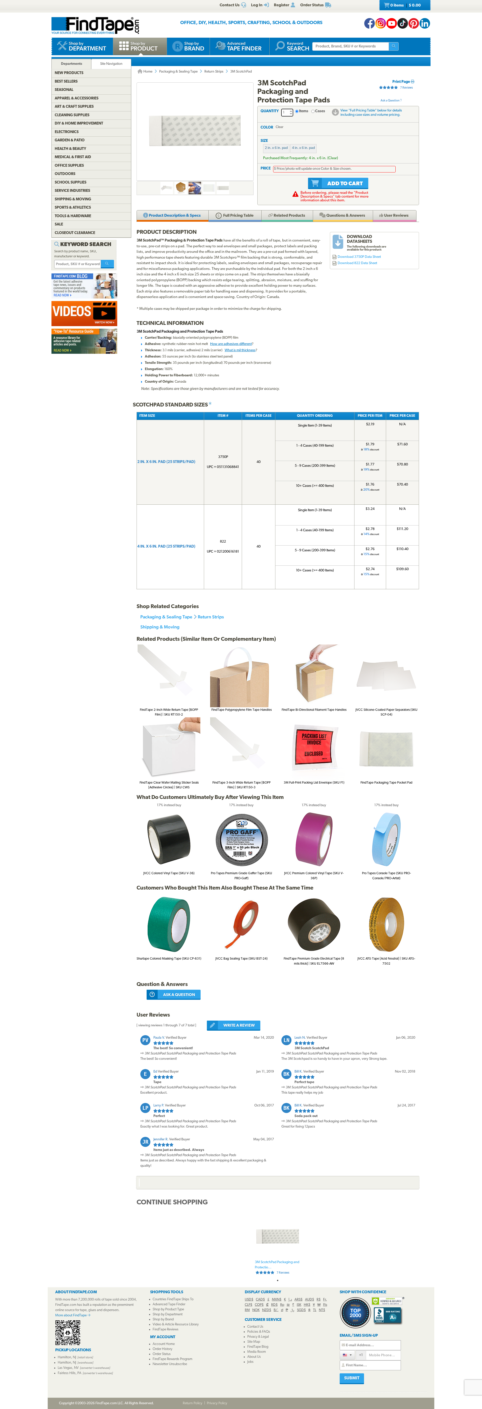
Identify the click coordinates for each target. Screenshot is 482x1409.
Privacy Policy (217, 1403)
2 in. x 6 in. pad (276, 148)
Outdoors (65, 174)
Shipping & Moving (159, 626)
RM (247, 1310)
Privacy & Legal (258, 1337)
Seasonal (64, 90)
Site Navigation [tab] (111, 64)
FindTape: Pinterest (413, 23)
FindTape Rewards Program (172, 1359)
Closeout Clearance (75, 233)
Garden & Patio (70, 140)
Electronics (67, 132)
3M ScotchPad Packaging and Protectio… (277, 1267)
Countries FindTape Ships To (173, 1299)
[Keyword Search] (107, 264)
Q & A (345, 216)
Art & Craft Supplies (74, 107)
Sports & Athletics (73, 208)
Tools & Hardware (73, 216)
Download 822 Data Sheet (357, 263)
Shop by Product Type (168, 1309)
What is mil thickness (240, 350)
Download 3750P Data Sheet (359, 257)
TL (314, 1310)
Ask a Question (390, 100)
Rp (282, 1305)
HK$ (307, 1305)
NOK (256, 1310)
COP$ (259, 1305)
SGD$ (301, 1310)
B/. (276, 1310)
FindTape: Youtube (391, 23)
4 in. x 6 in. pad (303, 148)
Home (147, 72)
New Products (69, 73)
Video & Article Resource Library (176, 1324)
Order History (162, 1349)
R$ (319, 1300)
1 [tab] (277, 1280)
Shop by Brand (163, 1319)
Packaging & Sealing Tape (178, 72)
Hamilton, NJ (67, 1357)
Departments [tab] (71, 64)
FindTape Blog (257, 1347)
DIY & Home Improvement (79, 124)
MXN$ (276, 1300)
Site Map (253, 1342)
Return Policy (192, 1403)
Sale (59, 224)
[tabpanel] (277, 1245)
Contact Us (255, 1327)
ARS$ (298, 1300)
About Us (254, 1357)
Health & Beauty (70, 149)
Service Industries (72, 191)
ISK (299, 1305)
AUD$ (309, 1300)
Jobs (250, 1362)
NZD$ (266, 1310)
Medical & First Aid (73, 157)
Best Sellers (66, 82)
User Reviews (395, 216)
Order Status (162, 1354)
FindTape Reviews (165, 1329)
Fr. (325, 1300)
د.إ (290, 1300)
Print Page (401, 82)
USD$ (249, 1300)
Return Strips (213, 72)
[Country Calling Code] (347, 1355)
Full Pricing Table (238, 216)
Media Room (256, 1352)
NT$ (322, 1310)
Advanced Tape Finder (169, 1304)
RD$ (274, 1305)
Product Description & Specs (174, 216)
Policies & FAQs (258, 1332)
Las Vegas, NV (68, 1368)
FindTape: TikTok (402, 23)
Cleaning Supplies (72, 115)
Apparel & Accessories (76, 98)
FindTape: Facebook (369, 23)
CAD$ (260, 1300)
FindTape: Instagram (380, 23)
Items (303, 111)
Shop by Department (168, 1314)
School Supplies (70, 183)
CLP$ (248, 1305)
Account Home (164, 1344)
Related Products (289, 216)
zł (282, 1310)
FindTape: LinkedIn (424, 23)
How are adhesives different (231, 344)
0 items (405, 6)
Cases (320, 111)
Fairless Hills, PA (69, 1373)
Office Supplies (69, 166)
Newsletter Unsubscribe (170, 1364)
